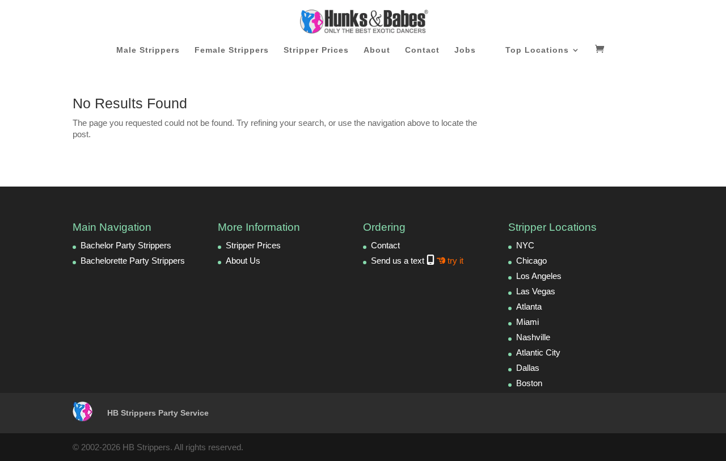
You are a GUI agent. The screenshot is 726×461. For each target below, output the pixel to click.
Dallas (527, 368)
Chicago (531, 260)
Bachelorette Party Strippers (133, 260)
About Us (243, 260)
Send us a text (417, 260)
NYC (525, 245)
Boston (529, 383)
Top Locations (537, 50)
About (377, 50)
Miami (527, 322)
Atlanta (529, 306)
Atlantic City (538, 352)
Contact (422, 50)
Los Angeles (539, 276)
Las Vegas (535, 291)
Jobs (465, 50)
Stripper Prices (316, 50)
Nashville (533, 337)
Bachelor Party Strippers (126, 245)
